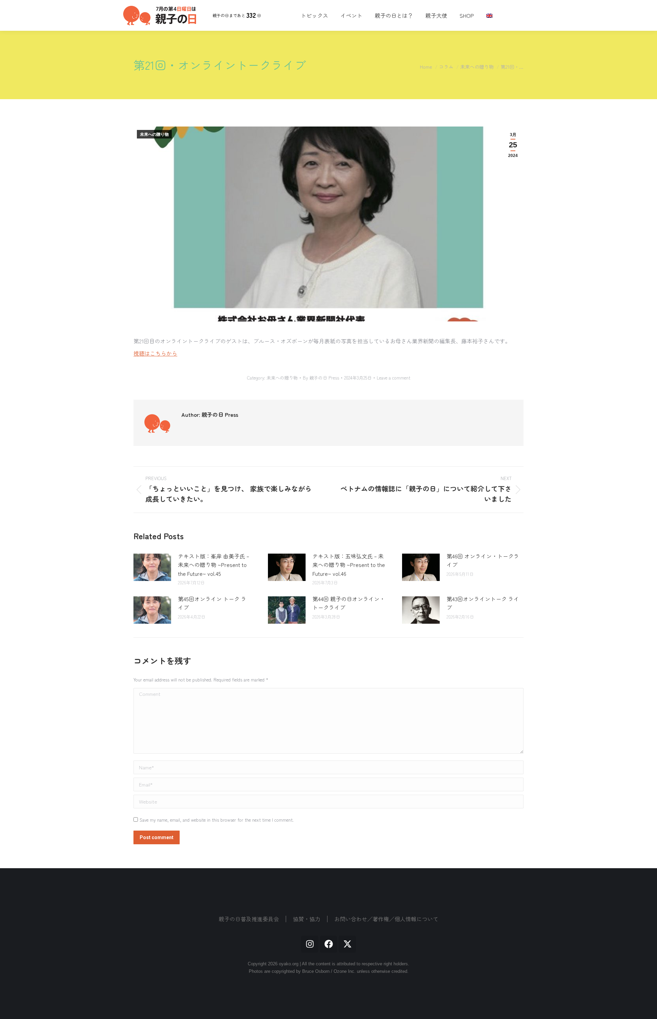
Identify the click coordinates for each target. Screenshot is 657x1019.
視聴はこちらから (155, 353)
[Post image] (152, 567)
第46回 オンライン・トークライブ (483, 560)
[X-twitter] (347, 944)
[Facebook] (328, 944)
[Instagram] (309, 944)
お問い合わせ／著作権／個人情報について (386, 919)
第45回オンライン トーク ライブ (212, 603)
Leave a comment (393, 378)
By (321, 378)
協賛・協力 (306, 919)
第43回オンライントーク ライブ (483, 603)
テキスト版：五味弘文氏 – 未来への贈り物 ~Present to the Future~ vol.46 (348, 565)
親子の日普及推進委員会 (249, 919)
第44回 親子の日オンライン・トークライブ (348, 603)
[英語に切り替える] (490, 15)
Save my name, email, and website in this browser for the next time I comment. (217, 820)
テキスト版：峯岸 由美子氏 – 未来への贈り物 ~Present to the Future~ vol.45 (213, 565)
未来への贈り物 (154, 134)
